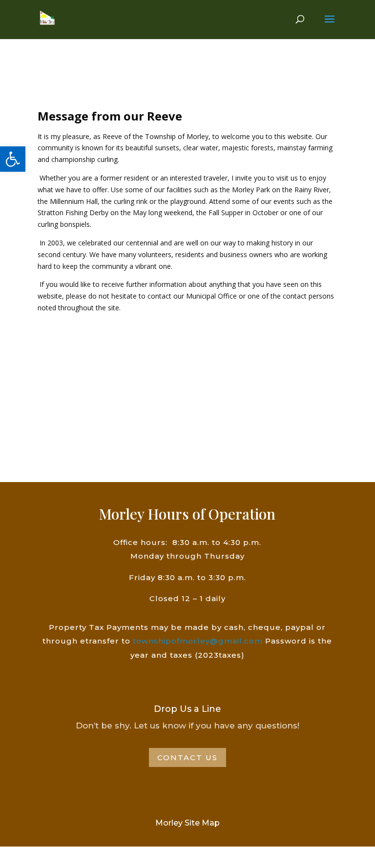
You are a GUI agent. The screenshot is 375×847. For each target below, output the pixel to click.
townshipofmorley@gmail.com (198, 640)
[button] (12, 159)
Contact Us (187, 757)
